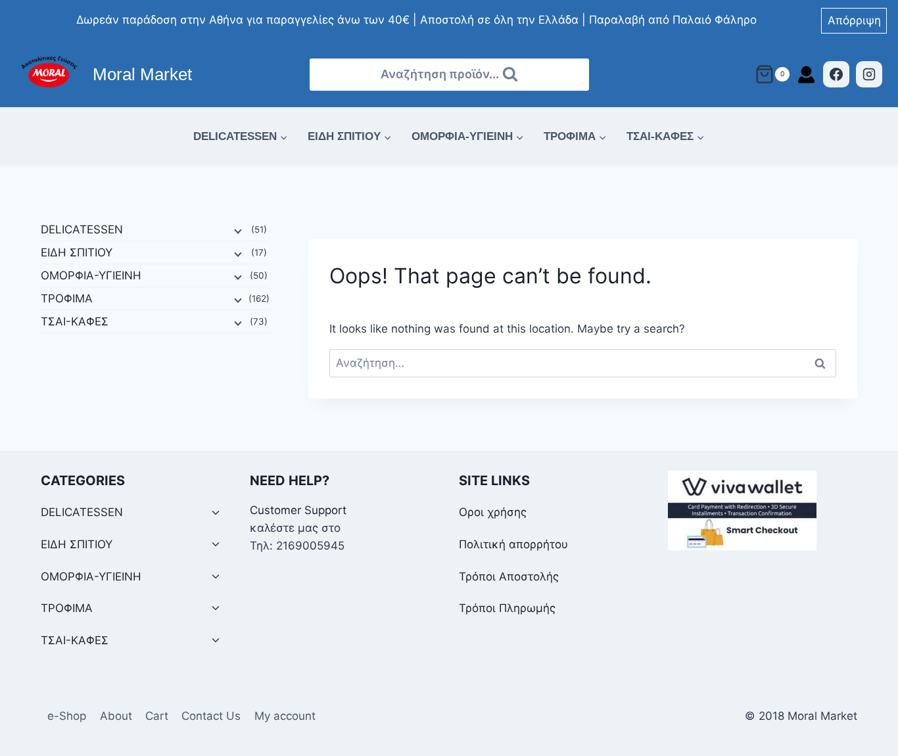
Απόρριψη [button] (854, 20)
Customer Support (298, 510)
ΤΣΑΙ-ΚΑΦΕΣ (74, 321)
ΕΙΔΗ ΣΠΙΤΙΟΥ (76, 252)
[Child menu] (236, 230)
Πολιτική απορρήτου (513, 544)
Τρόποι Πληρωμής (507, 608)
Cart (156, 715)
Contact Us (211, 715)
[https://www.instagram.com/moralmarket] (869, 74)
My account (285, 715)
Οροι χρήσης (493, 512)
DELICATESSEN (82, 229)
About (116, 715)
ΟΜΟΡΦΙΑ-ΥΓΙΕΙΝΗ (91, 275)
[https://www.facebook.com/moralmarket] (836, 74)
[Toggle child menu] (215, 513)
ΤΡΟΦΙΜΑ (67, 298)
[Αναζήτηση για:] (582, 362)
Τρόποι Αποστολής (509, 576)
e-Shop (66, 715)
